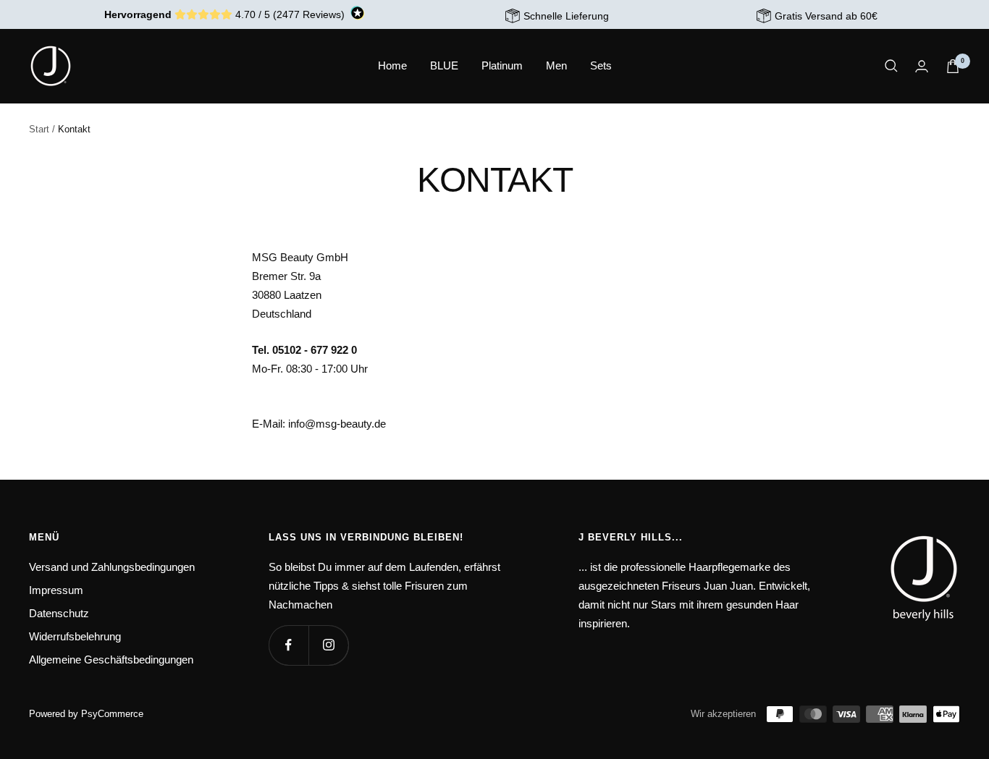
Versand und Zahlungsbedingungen (112, 567)
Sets (601, 65)
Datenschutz (59, 613)
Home (392, 65)
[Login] (921, 66)
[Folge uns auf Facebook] (288, 645)
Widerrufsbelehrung (75, 636)
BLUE (444, 65)
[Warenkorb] (953, 66)
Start (39, 129)
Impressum (56, 590)
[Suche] (891, 65)
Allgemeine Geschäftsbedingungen (111, 659)
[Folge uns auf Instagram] (328, 645)
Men (556, 65)
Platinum (502, 65)
